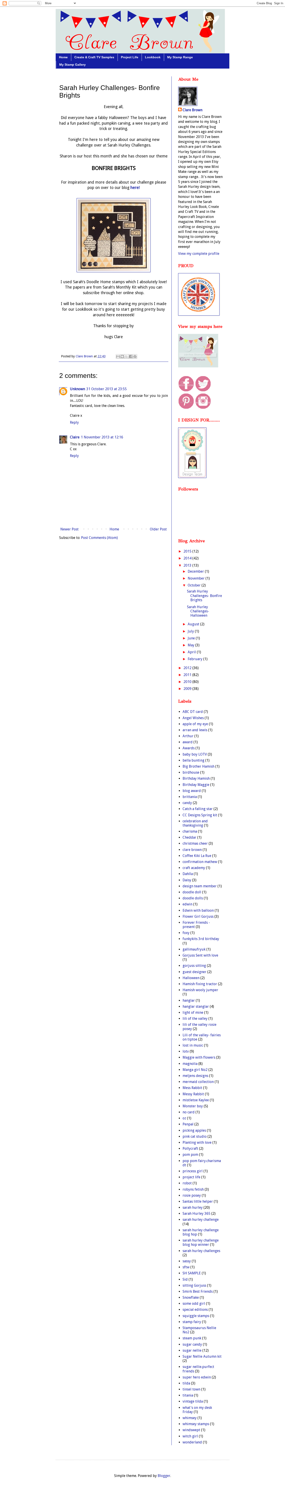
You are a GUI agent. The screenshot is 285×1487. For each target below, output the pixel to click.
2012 (187, 668)
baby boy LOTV (195, 754)
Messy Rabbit (193, 1094)
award (188, 742)
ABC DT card (193, 712)
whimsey (190, 1418)
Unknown (77, 389)
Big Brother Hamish (198, 766)
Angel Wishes (193, 718)
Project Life (129, 57)
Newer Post (69, 529)
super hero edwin (197, 1377)
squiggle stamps (196, 1316)
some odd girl (194, 1303)
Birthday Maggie (196, 785)
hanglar (189, 1000)
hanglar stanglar (196, 1006)
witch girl (190, 1436)
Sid (185, 1279)
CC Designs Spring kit (200, 815)
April (192, 652)
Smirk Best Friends (198, 1291)
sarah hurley (193, 1207)
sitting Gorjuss (194, 1285)
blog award (192, 791)
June (192, 638)
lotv (186, 1051)
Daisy (187, 880)
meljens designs (195, 1076)
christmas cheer (195, 843)
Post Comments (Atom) (99, 538)
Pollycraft (190, 1148)
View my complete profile (198, 253)
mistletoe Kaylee (196, 1100)
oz (184, 1118)
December (196, 571)
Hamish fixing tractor (200, 984)
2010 (187, 682)
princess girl (193, 1171)
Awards (189, 748)
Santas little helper (198, 1201)
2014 (187, 558)
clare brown (192, 850)
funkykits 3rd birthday (201, 939)
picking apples (194, 1130)
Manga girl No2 (195, 1070)
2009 (187, 689)
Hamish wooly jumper (200, 990)
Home (63, 57)
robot (187, 1183)
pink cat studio (195, 1136)
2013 (187, 565)
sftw (186, 1267)
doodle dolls (193, 898)
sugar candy (192, 1344)
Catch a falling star (198, 809)
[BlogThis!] (122, 356)
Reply (74, 422)
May (191, 645)
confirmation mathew (200, 862)
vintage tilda (193, 1401)
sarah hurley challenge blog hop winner (201, 1242)
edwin (187, 904)
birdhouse (191, 772)
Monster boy (193, 1106)
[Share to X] (126, 356)
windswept (191, 1430)
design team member (200, 886)
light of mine (193, 1012)
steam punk (192, 1338)
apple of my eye (195, 724)
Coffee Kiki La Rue (197, 856)
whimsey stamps (196, 1424)
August (194, 624)
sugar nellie (192, 1350)
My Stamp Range (180, 57)
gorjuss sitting (194, 965)
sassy (187, 1261)
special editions (195, 1309)
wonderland (192, 1442)
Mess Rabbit (192, 1088)
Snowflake (191, 1297)
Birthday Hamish (196, 778)
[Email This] (118, 356)
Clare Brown (192, 110)
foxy (186, 933)
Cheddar (189, 837)
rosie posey (192, 1195)
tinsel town (191, 1389)
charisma (190, 831)
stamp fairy (192, 1322)
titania (188, 1395)
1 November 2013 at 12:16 (102, 437)
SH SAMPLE (192, 1273)
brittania (190, 797)
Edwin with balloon (198, 910)
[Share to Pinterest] (135, 356)
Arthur (188, 736)
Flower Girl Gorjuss (198, 916)
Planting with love (197, 1142)
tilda (186, 1383)
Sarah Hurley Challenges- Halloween (198, 611)
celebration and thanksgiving (195, 823)
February (195, 659)
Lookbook (153, 57)
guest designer (194, 972)
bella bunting (193, 760)
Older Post (158, 529)
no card (189, 1112)
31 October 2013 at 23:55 (106, 389)
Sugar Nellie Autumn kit (202, 1356)
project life (191, 1177)
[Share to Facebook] (130, 356)
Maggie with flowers (199, 1057)
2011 (187, 675)
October (195, 585)
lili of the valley (195, 1018)
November (197, 578)
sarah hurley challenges (201, 1251)
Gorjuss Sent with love (200, 955)
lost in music (193, 1045)
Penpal (188, 1124)
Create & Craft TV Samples (94, 57)
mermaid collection (198, 1082)
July (191, 631)
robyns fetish (193, 1189)
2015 (187, 551)
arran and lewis (195, 730)
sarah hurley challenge (201, 1219)
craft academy (194, 868)
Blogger (164, 1476)
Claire (74, 437)
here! (134, 187)
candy (187, 803)
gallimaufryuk (194, 949)
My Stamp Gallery (72, 64)
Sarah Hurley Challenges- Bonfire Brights (204, 595)
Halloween (191, 978)
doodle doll (192, 892)
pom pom (190, 1154)
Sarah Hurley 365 (196, 1213)
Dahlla (188, 874)
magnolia (190, 1064)
